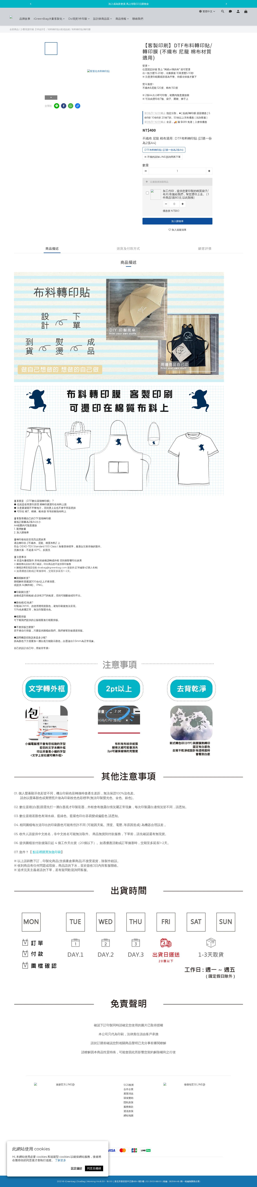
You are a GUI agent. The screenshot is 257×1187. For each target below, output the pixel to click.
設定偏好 (76, 1168)
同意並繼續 (94, 1168)
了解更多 (60, 1160)
